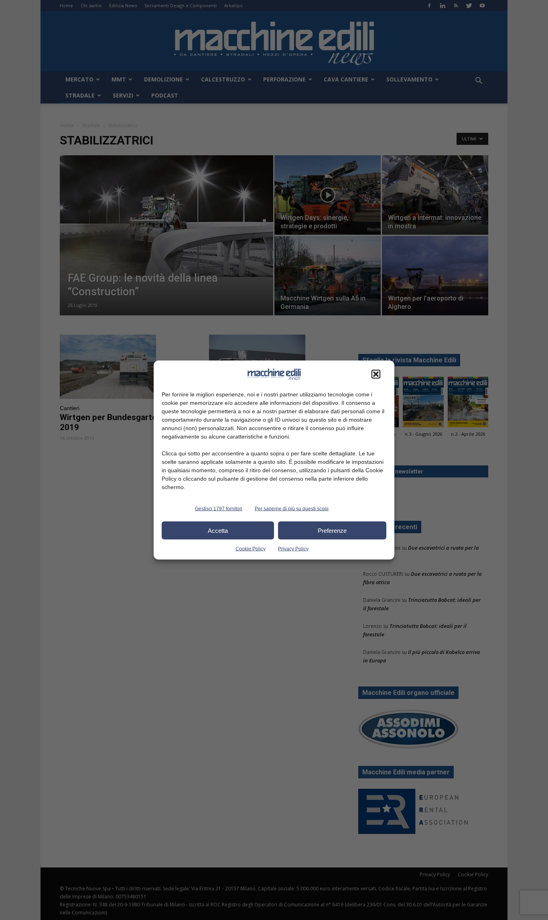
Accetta (218, 530)
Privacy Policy (293, 549)
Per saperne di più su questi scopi (292, 509)
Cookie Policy (250, 549)
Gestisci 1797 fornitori (218, 509)
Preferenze (332, 530)
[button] (376, 374)
